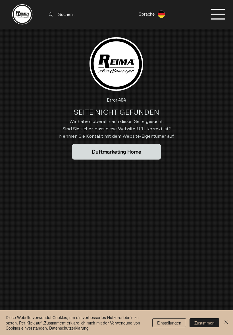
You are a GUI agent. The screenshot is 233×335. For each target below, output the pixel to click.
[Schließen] (226, 322)
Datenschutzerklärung (69, 328)
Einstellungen (169, 323)
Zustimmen (204, 323)
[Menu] (218, 14)
